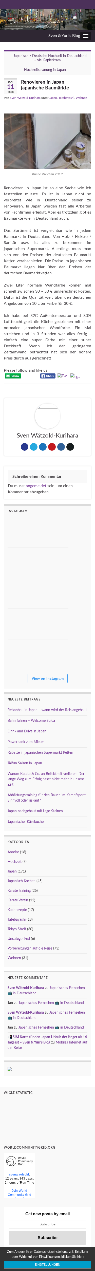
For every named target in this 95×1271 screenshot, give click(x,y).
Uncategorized (19, 939)
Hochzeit (15, 862)
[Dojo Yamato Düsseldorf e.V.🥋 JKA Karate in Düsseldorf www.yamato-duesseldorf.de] (23, 593)
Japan (53, 97)
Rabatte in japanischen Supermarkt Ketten (40, 752)
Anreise (13, 852)
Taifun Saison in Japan (25, 763)
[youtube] (14, 4)
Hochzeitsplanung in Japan (45, 70)
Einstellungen (47, 1264)
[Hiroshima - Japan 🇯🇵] (53, 562)
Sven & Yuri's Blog (64, 36)
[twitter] (23, 4)
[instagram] (31, 4)
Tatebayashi (66, 97)
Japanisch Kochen (21, 881)
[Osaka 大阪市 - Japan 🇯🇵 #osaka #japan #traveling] (53, 593)
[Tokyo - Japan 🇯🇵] (23, 624)
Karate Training (19, 891)
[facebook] (39, 4)
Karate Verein (18, 900)
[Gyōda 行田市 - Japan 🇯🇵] (23, 654)
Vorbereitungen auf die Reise (30, 948)
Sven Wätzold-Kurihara (25, 97)
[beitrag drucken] (87, 104)
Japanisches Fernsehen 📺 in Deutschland (51, 1003)
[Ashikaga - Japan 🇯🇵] (23, 562)
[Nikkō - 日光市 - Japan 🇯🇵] (23, 532)
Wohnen (81, 97)
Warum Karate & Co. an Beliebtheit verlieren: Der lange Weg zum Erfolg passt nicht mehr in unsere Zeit (46, 779)
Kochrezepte (17, 910)
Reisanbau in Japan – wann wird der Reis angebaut (47, 710)
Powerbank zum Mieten (26, 742)
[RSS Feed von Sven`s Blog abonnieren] (6, 4)
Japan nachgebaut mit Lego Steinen (35, 811)
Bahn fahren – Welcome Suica (31, 721)
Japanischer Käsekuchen (27, 822)
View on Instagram (48, 678)
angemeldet (36, 486)
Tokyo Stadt (17, 929)
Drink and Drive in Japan (27, 731)
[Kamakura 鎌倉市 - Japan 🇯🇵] (53, 532)
